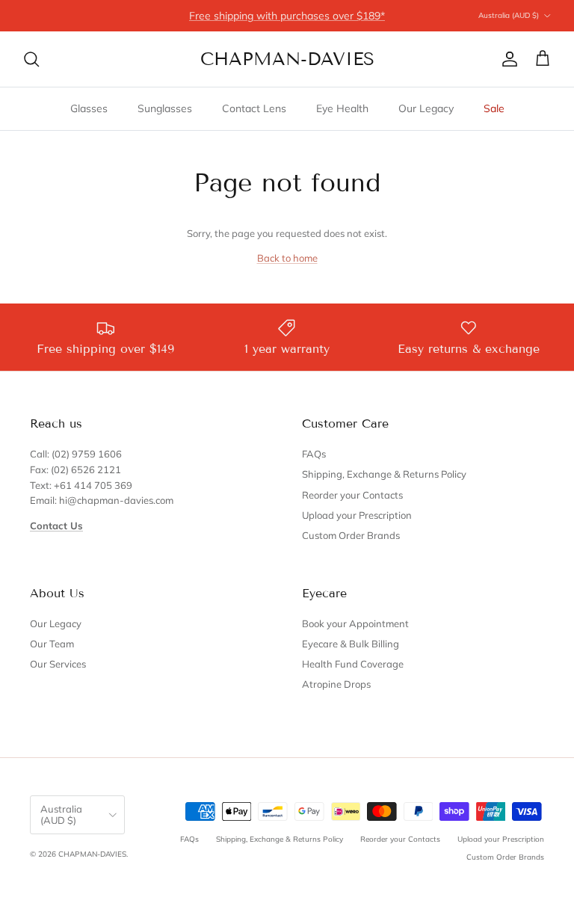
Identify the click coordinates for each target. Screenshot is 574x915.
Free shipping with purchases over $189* (287, 15)
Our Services (58, 664)
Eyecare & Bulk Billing (350, 644)
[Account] (507, 59)
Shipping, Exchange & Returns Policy (384, 474)
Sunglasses (165, 108)
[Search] (31, 59)
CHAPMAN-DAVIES (92, 854)
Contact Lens (254, 108)
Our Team (52, 644)
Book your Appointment (355, 623)
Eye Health (342, 108)
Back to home (287, 258)
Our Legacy (426, 108)
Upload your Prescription (357, 515)
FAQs (314, 454)
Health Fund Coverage (353, 664)
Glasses (89, 108)
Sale (494, 108)
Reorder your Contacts (352, 495)
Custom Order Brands (351, 535)
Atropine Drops (336, 684)
